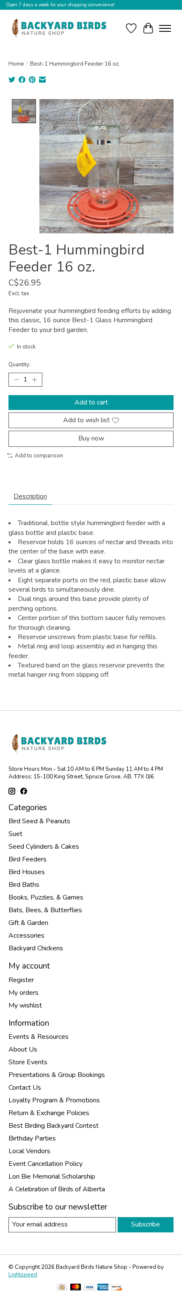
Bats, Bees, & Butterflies (45, 910)
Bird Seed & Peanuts (39, 821)
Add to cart (91, 402)
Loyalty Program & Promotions (54, 1100)
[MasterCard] (75, 1288)
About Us (22, 1049)
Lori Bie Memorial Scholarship (51, 1176)
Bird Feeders (27, 859)
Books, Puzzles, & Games (45, 897)
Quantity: (19, 364)
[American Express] (102, 1288)
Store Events (27, 1062)
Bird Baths (23, 884)
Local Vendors (29, 1151)
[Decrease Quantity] (16, 379)
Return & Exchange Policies (48, 1113)
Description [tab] (30, 496)
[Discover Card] (116, 1288)
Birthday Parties (32, 1138)
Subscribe (145, 1224)
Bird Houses (26, 872)
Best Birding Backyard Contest (53, 1125)
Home (16, 64)
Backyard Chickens (35, 948)
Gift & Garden (28, 922)
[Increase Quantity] (34, 379)
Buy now (91, 438)
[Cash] (62, 1288)
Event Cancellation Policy (45, 1163)
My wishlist (25, 1005)
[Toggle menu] (165, 28)
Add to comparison (39, 456)
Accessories (26, 935)
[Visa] (89, 1288)
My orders (23, 992)
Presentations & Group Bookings (56, 1075)
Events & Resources (38, 1036)
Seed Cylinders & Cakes (43, 846)
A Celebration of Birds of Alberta (56, 1189)
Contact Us (24, 1087)
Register (21, 980)
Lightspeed (22, 1275)
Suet (15, 834)
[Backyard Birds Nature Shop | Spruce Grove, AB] (60, 28)
